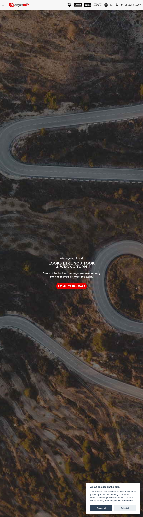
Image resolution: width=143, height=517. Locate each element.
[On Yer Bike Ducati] (69, 5)
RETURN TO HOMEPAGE (71, 286)
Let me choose (125, 500)
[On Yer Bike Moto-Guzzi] (98, 5)
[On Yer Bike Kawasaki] (78, 5)
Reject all (125, 508)
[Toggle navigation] (3, 5)
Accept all (101, 508)
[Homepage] (18, 5)
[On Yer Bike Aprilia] (87, 4)
